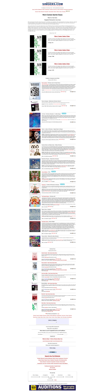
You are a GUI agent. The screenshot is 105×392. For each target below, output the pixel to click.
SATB (47, 291)
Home (33, 9)
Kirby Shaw (46, 307)
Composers (49, 361)
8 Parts (44, 317)
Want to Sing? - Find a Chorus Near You (52, 338)
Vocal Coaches (62, 361)
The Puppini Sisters (45, 196)
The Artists (64, 11)
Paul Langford (44, 82)
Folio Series (65, 317)
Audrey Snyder (44, 252)
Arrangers (57, 361)
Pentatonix (44, 184)
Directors (44, 361)
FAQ (50, 367)
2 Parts (56, 317)
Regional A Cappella (52, 369)
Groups (41, 361)
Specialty (48, 315)
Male (41, 317)
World (43, 9)
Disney (55, 11)
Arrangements (70, 9)
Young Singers (51, 11)
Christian (51, 9)
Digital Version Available (56, 300)
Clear (55, 379)
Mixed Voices (35, 317)
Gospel (38, 315)
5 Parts (50, 317)
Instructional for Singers (58, 363)
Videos (58, 11)
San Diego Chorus (45, 221)
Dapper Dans (55, 287)
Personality (46, 11)
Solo (61, 317)
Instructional (66, 9)
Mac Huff (45, 297)
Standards (41, 315)
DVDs (52, 363)
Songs (61, 11)
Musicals (42, 11)
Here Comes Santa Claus (62, 36)
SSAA (47, 270)
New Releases (69, 317)
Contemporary (47, 9)
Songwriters (53, 361)
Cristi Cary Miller (45, 273)
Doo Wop (36, 9)
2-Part (47, 280)
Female (39, 317)
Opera (40, 11)
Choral (58, 9)
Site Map (53, 367)
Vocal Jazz (55, 9)
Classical (36, 11)
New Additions (65, 363)
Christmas (61, 9)
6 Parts (47, 317)
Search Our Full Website (52, 356)
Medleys (59, 317)
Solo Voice (44, 363)
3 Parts (53, 317)
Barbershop (40, 9)
